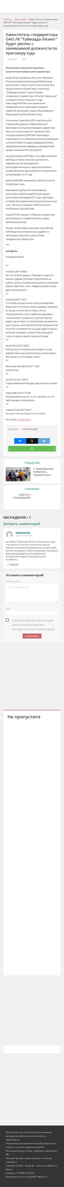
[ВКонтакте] (20, 441)
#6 (7, 386)
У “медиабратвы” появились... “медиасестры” (43, 472)
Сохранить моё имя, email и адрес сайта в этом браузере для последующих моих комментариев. (33, 621)
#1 (7, 265)
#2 (7, 293)
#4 (7, 360)
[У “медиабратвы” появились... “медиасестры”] (18, 474)
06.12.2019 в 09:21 (24, 535)
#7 (7, 403)
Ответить (14, 564)
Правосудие (30, 429)
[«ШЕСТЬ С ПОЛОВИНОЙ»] (45, 500)
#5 (7, 373)
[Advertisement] (32, 675)
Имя (8, 608)
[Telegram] (44, 441)
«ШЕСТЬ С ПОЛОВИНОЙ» (22, 496)
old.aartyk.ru (24, 419)
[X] (32, 441)
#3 (7, 339)
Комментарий (12, 581)
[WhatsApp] (32, 449)
